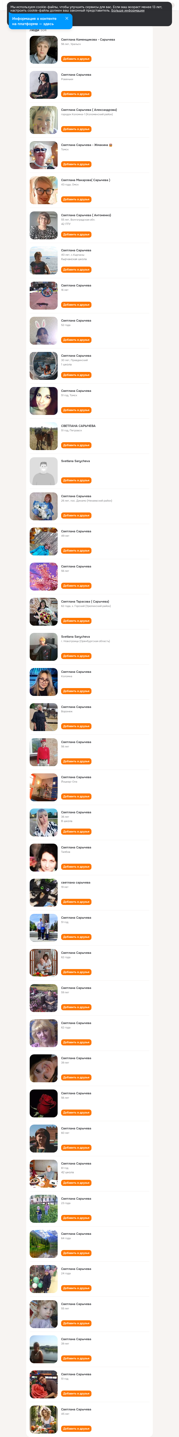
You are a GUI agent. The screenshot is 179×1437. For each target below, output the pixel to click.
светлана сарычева (75, 882)
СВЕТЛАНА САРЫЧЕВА (78, 426)
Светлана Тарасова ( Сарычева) (85, 601)
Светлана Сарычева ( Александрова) (89, 110)
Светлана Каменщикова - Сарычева (88, 39)
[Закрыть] (67, 18)
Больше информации (128, 10)
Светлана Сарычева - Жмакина (84, 145)
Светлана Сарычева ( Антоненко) (86, 215)
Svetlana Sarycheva (75, 461)
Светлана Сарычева (76, 75)
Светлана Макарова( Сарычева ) (85, 180)
